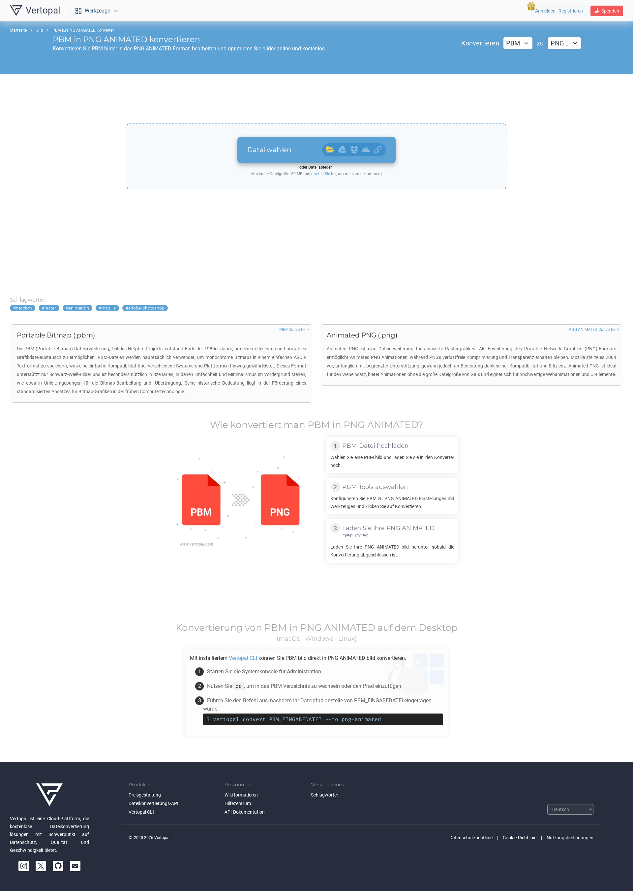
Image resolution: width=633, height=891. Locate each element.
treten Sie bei (325, 174)
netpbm (24, 308)
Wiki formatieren (241, 794)
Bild (39, 30)
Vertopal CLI (141, 812)
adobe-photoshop (146, 308)
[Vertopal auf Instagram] (23, 866)
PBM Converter (292, 329)
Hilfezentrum (238, 803)
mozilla (109, 308)
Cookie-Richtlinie (519, 837)
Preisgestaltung (145, 794)
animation (79, 308)
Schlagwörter (324, 794)
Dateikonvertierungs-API (153, 803)
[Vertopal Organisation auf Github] (58, 866)
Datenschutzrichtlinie (471, 837)
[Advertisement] (316, 99)
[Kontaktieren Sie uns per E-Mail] (75, 866)
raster (50, 308)
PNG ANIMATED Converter (592, 329)
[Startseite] (49, 795)
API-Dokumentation (245, 812)
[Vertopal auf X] (41, 866)
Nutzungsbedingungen (570, 837)
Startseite (18, 30)
